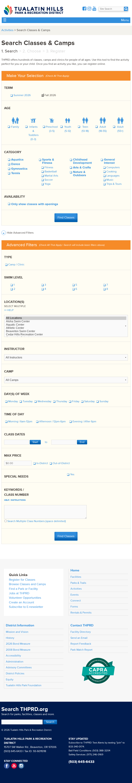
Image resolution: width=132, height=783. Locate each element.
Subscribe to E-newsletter (26, 607)
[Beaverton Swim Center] (66, 331)
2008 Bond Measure (18, 649)
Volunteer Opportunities (25, 598)
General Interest (109, 161)
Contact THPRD (82, 625)
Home (74, 570)
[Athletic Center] (66, 328)
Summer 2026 (22, 95)
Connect (75, 600)
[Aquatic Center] (66, 324)
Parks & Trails (78, 583)
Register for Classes (22, 580)
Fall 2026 (50, 95)
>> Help (9, 310)
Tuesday (28, 401)
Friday (75, 401)
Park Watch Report (81, 649)
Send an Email (78, 638)
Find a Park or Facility (23, 589)
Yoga (47, 184)
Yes (72, 474)
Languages (112, 175)
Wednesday (44, 401)
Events (74, 594)
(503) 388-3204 (101, 750)
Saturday (89, 401)
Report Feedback (80, 643)
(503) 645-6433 (13, 751)
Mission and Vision (17, 632)
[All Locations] (66, 318)
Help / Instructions (15, 500)
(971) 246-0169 (95, 754)
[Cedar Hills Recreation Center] (66, 334)
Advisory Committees (19, 667)
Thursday (61, 401)
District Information (20, 625)
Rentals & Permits (80, 612)
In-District (42, 463)
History (10, 638)
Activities (7, 30)
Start (35, 442)
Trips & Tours (114, 184)
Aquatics (17, 159)
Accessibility (13, 655)
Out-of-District (61, 463)
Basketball (51, 171)
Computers (113, 167)
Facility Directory (80, 632)
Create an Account (21, 602)
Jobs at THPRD (19, 593)
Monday (13, 401)
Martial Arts (51, 175)
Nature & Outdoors (79, 173)
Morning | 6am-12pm (20, 421)
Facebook (7, 766)
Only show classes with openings (34, 204)
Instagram (21, 766)
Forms (74, 606)
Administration (14, 661)
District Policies (15, 673)
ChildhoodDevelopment (82, 161)
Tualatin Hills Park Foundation (23, 685)
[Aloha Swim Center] (66, 321)
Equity (9, 679)
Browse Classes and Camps (27, 584)
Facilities (75, 577)
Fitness (49, 167)
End (82, 442)
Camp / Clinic (16, 264)
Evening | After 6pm (84, 421)
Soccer (49, 180)
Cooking (111, 171)
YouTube (14, 766)
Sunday (104, 401)
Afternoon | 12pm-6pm (52, 421)
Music (109, 180)
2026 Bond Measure (18, 643)
